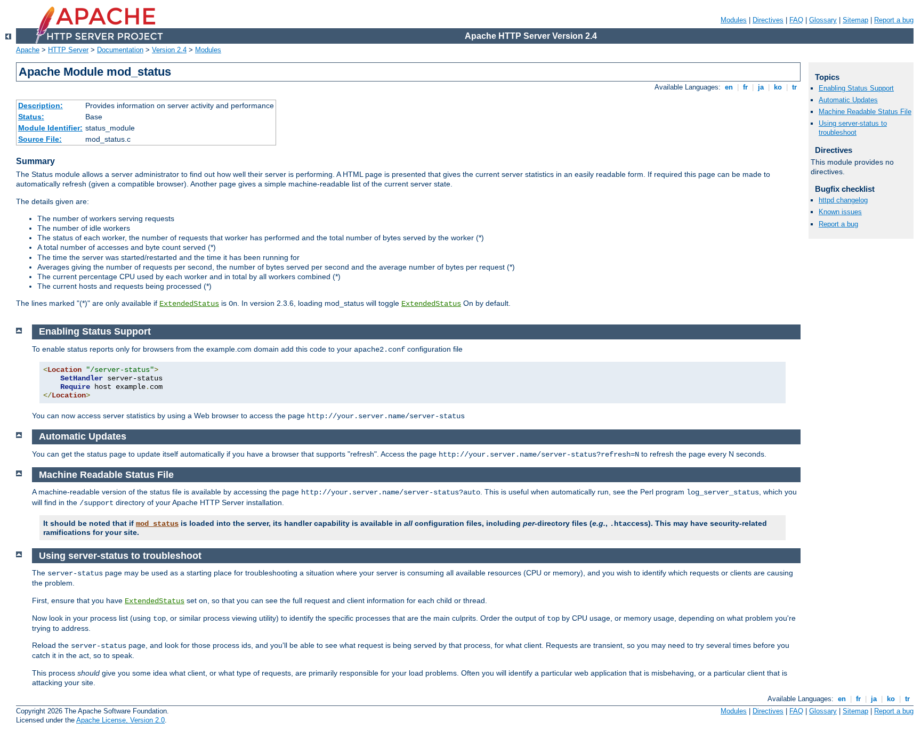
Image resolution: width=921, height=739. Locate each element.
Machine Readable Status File (865, 112)
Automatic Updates (848, 100)
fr (745, 87)
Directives (768, 20)
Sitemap (855, 20)
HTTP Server (68, 50)
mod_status (157, 523)
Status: (31, 116)
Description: (40, 105)
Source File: (40, 139)
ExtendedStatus (189, 303)
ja (761, 87)
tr (794, 87)
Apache (27, 50)
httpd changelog (843, 200)
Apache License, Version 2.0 (120, 720)
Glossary (823, 20)
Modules (734, 20)
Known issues (840, 212)
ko (778, 87)
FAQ (796, 20)
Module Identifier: (50, 128)
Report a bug (894, 20)
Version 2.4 (169, 50)
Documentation (120, 50)
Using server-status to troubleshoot (853, 127)
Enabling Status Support (856, 88)
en (729, 87)
